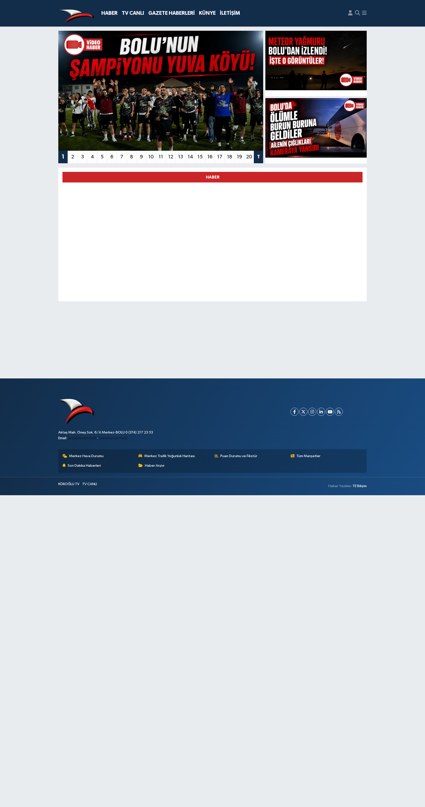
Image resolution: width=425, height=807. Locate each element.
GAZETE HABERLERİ (171, 13)
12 (170, 156)
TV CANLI (133, 13)
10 (151, 156)
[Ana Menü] (364, 13)
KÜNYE (207, 13)
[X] (303, 412)
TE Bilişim (359, 486)
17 (219, 156)
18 (229, 156)
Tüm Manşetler (308, 456)
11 (161, 156)
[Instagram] (312, 412)
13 (180, 156)
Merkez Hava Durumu (86, 456)
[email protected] (82, 438)
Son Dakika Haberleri (84, 465)
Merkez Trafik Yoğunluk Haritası (169, 456)
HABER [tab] (212, 177)
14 (190, 156)
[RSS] (339, 412)
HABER (109, 13)
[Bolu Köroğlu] (76, 13)
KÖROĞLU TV (68, 484)
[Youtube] (330, 412)
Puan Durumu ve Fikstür (238, 456)
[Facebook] (294, 412)
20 (249, 156)
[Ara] (357, 13)
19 (239, 156)
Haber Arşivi (154, 465)
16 (209, 156)
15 (200, 156)
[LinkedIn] (321, 412)
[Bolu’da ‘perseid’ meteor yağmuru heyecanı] (316, 60)
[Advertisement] (212, 339)
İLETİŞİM (230, 13)
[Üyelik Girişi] (350, 13)
